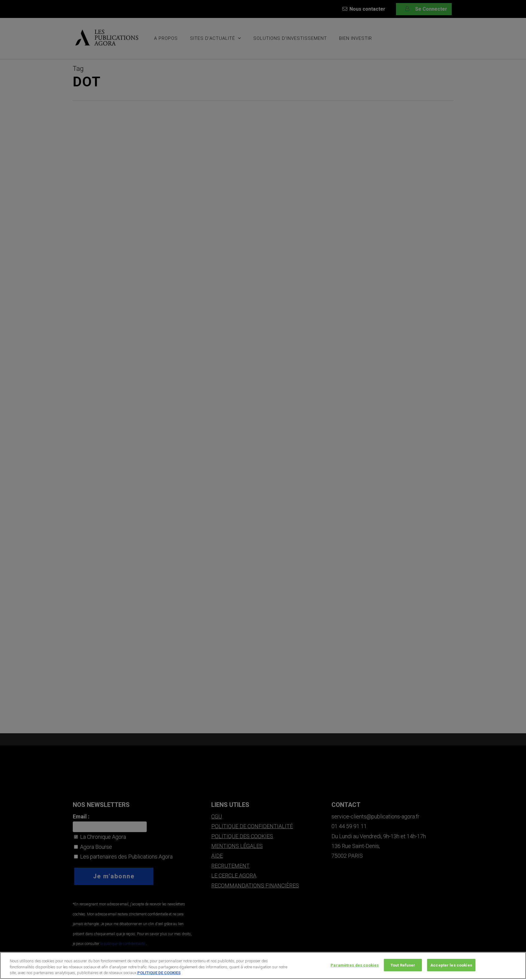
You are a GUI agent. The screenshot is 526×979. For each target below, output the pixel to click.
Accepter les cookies (451, 965)
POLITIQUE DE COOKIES (159, 972)
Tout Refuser (403, 965)
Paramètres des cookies (355, 965)
